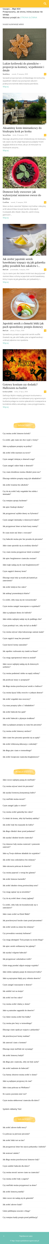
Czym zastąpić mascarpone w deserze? (17, 985)
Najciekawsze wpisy (26, 1236)
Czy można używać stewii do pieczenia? (18, 786)
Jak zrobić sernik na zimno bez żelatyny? (18, 927)
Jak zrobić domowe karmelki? (14, 879)
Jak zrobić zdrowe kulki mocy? (15, 1127)
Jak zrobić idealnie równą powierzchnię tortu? (20, 886)
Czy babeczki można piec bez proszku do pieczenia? (23, 539)
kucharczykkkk (8, 391)
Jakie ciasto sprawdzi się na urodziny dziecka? (20, 546)
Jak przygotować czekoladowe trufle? (17, 959)
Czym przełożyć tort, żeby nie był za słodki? (20, 626)
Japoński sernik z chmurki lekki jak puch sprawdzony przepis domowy (23, 325)
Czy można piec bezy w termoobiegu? (17, 1023)
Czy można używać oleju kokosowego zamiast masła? (23, 632)
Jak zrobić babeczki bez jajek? (14, 712)
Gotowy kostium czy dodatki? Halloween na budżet (20, 386)
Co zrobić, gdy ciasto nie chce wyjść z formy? (20, 440)
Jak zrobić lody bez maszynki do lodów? (18, 825)
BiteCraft (5, 269)
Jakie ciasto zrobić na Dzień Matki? (16, 914)
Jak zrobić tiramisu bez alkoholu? (15, 485)
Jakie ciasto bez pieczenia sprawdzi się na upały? (21, 738)
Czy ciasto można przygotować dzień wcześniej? (21, 552)
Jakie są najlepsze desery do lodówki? (17, 613)
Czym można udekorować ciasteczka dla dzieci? (21, 1100)
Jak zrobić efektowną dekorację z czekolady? (20, 744)
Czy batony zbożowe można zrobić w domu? (20, 1075)
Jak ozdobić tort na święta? (13, 991)
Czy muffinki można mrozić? (14, 799)
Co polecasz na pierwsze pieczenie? (16, 1134)
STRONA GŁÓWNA (28, 17)
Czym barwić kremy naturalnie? (15, 645)
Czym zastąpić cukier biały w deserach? (18, 466)
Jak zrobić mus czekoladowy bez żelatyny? (19, 860)
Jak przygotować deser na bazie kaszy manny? (20, 526)
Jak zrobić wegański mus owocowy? (16, 699)
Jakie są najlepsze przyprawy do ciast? (17, 1081)
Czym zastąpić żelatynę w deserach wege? (19, 459)
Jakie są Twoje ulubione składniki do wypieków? (21, 853)
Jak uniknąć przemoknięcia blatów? (16, 593)
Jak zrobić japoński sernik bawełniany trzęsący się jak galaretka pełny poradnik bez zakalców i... (24, 262)
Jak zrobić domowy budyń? (13, 1055)
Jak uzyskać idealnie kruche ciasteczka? (18, 838)
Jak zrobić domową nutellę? (13, 1192)
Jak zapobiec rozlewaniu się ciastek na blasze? (20, 651)
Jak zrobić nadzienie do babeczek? (16, 1068)
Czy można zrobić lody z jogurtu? (16, 1179)
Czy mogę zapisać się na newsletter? (16, 892)
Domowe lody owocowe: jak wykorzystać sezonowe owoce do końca (22, 195)
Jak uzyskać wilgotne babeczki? (15, 953)
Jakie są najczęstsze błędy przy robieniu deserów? (22, 978)
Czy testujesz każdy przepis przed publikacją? (20, 1217)
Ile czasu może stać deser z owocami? (17, 533)
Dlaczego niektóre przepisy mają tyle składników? (22, 478)
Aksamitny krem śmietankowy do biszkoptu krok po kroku (22, 129)
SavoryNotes (7, 135)
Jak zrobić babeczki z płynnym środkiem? (19, 718)
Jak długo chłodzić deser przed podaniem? (19, 831)
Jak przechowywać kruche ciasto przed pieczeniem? (22, 921)
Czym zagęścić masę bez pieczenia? (16, 638)
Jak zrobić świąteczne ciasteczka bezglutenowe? (21, 757)
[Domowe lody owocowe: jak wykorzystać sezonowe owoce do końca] (24, 172)
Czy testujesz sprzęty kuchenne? (15, 501)
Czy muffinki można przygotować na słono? (20, 1185)
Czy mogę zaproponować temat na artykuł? (19, 658)
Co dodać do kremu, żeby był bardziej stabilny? (21, 818)
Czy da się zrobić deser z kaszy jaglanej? (18, 898)
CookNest (6, 202)
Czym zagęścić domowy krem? (15, 571)
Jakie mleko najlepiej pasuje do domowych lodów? (22, 972)
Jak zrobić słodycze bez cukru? (14, 587)
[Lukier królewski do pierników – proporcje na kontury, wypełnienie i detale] (24, 44)
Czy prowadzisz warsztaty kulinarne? (17, 933)
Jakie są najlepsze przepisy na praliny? (17, 446)
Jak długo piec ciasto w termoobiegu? (17, 750)
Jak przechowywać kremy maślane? (16, 1036)
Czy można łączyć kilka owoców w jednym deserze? (23, 693)
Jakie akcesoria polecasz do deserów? (17, 866)
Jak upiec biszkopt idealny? (13, 507)
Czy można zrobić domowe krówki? (16, 433)
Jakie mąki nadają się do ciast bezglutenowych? (21, 565)
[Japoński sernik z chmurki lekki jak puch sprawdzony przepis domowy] (24, 304)
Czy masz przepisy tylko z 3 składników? (18, 705)
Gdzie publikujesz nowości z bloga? (16, 1211)
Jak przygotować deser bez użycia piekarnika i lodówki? (24, 1147)
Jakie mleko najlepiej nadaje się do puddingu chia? (22, 619)
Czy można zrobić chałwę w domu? (16, 1004)
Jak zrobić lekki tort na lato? (14, 1140)
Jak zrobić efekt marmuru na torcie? (16, 453)
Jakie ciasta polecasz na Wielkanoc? (16, 1088)
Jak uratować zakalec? (11, 1153)
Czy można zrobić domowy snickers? (17, 731)
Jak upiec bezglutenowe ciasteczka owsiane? (19, 558)
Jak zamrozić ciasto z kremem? (15, 1043)
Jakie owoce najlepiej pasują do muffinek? (19, 780)
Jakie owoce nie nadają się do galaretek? (18, 1198)
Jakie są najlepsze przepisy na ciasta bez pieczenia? (22, 725)
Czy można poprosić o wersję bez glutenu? (19, 873)
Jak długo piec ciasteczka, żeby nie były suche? (21, 1062)
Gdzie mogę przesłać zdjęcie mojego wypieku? (21, 965)
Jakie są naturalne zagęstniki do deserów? (18, 1010)
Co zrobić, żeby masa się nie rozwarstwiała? (20, 600)
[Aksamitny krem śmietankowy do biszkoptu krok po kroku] (24, 109)
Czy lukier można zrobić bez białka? (17, 1017)
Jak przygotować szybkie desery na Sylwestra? (20, 513)
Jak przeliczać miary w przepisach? (16, 680)
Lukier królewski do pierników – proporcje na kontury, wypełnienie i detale (23, 67)
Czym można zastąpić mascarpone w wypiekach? (21, 606)
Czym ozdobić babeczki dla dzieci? (16, 1166)
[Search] (45, 3)
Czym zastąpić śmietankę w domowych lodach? (21, 520)
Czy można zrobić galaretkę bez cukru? (18, 812)
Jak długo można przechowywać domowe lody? (21, 1160)
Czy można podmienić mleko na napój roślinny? (21, 673)
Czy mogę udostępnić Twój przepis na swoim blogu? (23, 940)
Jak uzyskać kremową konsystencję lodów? (19, 793)
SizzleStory (6, 74)
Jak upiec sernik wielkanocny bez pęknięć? (19, 946)
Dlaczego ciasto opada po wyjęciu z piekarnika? (21, 1030)
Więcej (6, 86)
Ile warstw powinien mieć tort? (15, 1094)
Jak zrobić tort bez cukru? (13, 998)
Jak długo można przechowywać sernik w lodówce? (22, 686)
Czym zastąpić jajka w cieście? (14, 806)
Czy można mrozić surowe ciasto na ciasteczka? (21, 1172)
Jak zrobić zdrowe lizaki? (12, 1205)
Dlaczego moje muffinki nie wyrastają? (18, 1049)
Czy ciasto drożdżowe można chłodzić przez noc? (22, 472)
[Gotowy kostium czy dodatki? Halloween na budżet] (24, 365)
